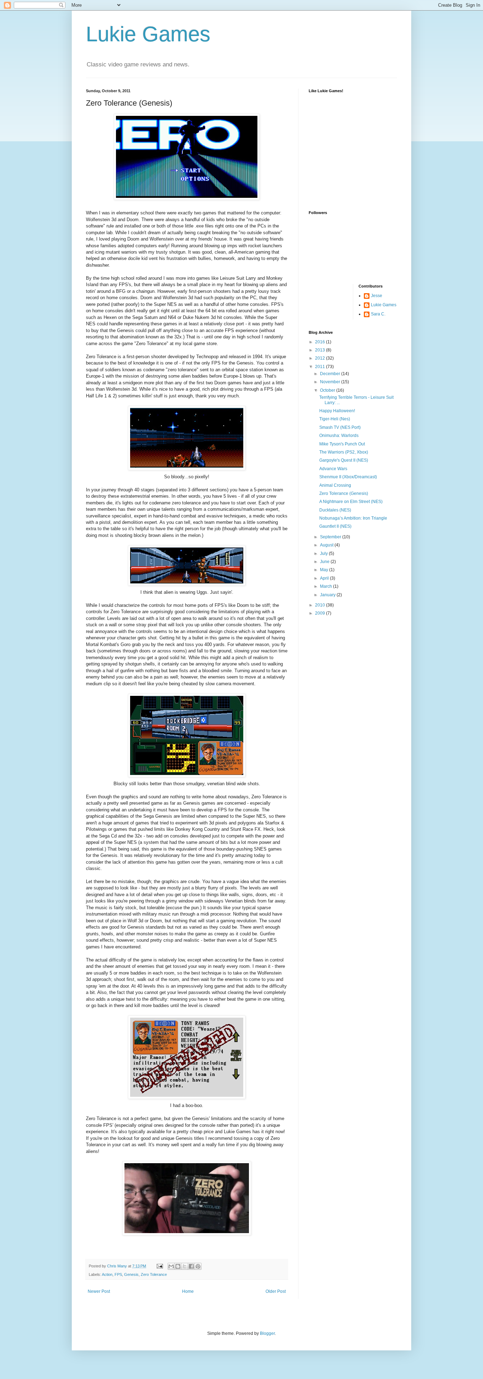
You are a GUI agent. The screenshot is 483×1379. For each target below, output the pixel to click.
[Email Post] (159, 1266)
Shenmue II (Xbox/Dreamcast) (348, 476)
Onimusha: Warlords (339, 435)
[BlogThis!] (177, 1266)
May (324, 569)
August (327, 545)
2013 (320, 350)
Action (107, 1274)
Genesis (131, 1274)
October (328, 390)
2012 (320, 358)
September (331, 536)
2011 (320, 366)
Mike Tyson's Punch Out (342, 444)
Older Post (276, 1291)
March (326, 586)
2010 (320, 605)
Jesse (376, 295)
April (325, 578)
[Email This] (171, 1266)
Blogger (267, 1333)
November (330, 381)
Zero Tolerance (154, 1274)
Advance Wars (333, 468)
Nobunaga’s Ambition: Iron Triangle (353, 518)
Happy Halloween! (337, 410)
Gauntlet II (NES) (335, 526)
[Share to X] (184, 1266)
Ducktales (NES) (335, 510)
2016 (320, 341)
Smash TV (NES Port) (340, 427)
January (328, 594)
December (330, 373)
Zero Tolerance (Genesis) (343, 493)
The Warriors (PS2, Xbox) (343, 452)
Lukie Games (148, 34)
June (325, 561)
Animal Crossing (335, 485)
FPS (118, 1274)
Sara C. (378, 314)
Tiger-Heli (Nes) (334, 418)
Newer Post (99, 1291)
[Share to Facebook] (191, 1266)
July (324, 553)
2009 (320, 613)
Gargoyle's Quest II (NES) (343, 460)
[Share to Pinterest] (198, 1266)
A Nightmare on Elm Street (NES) (351, 501)
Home (188, 1291)
